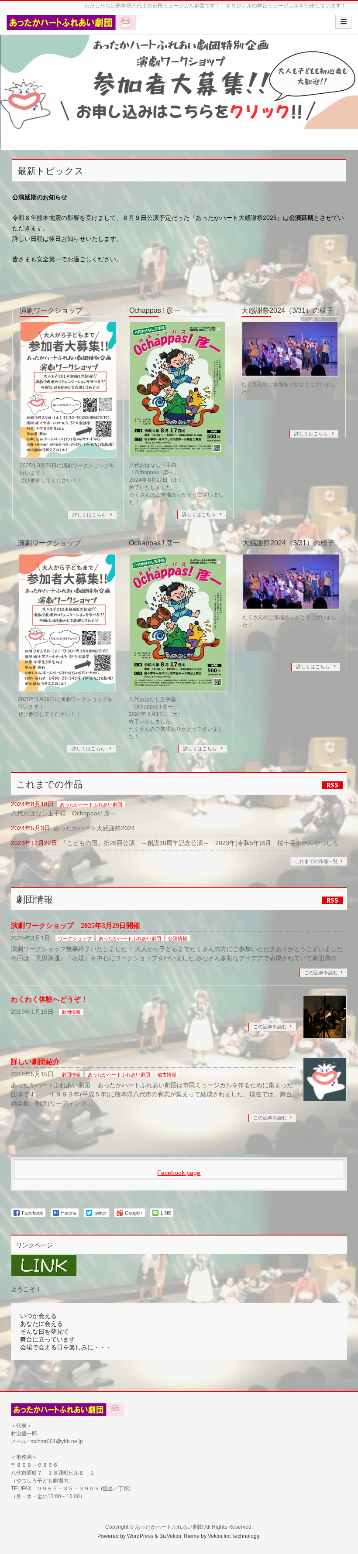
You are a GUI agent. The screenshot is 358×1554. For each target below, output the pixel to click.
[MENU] (343, 22)
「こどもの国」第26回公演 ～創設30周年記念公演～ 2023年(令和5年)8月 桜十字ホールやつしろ (199, 842)
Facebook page (178, 1172)
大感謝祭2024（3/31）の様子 (287, 310)
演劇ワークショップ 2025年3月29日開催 (75, 925)
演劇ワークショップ (51, 310)
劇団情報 (71, 1012)
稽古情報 (166, 1074)
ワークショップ (75, 938)
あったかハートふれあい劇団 (91, 804)
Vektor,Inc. (220, 1536)
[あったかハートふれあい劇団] (71, 25)
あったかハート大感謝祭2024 (94, 828)
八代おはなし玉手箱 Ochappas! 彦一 (63, 813)
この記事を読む (321, 972)
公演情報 (177, 938)
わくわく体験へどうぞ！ (49, 999)
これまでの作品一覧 (316, 861)
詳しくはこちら (89, 514)
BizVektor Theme (179, 1536)
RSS (332, 785)
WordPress (140, 1536)
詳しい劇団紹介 (35, 1061)
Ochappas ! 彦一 (154, 310)
